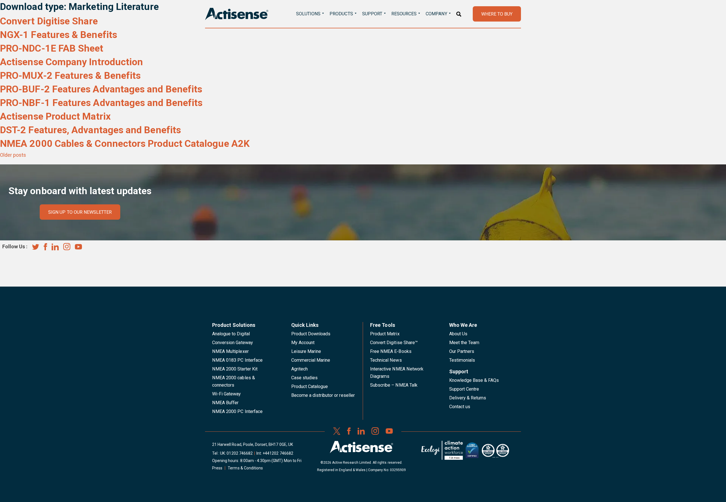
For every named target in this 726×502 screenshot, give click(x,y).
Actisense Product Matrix (55, 116)
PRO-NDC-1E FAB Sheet (52, 48)
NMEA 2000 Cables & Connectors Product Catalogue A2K (125, 143)
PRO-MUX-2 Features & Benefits (70, 75)
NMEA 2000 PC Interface (237, 411)
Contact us (459, 406)
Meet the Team (464, 342)
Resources (404, 13)
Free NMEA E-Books (390, 351)
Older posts (13, 155)
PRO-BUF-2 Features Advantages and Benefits (101, 89)
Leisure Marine (306, 351)
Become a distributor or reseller (323, 395)
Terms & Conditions (245, 468)
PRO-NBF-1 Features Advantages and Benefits (101, 102)
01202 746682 (240, 453)
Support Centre (464, 389)
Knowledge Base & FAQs (474, 380)
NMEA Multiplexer (230, 351)
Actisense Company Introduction (71, 61)
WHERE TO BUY (496, 14)
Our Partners (461, 351)
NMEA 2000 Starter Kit (235, 369)
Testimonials (462, 360)
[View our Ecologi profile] (442, 452)
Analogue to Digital (231, 333)
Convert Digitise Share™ (394, 342)
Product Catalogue (309, 386)
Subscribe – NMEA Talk (393, 385)
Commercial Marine (310, 360)
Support (372, 13)
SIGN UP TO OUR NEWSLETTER (80, 212)
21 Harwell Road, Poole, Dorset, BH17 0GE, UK (252, 444)
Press (217, 468)
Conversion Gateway (232, 342)
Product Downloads (311, 333)
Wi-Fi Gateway (226, 394)
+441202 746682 (278, 453)
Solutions (308, 13)
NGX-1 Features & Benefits (58, 34)
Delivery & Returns (467, 398)
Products (341, 13)
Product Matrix (385, 333)
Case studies (304, 377)
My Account (303, 342)
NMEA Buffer (225, 402)
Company (436, 13)
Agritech (299, 369)
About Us (458, 333)
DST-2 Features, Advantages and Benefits (90, 129)
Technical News (386, 360)
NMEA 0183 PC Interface (237, 360)
